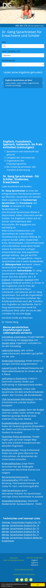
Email (28, 313)
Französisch (17, 279)
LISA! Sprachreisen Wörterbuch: (18, 399)
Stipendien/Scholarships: (14, 500)
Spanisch (29, 279)
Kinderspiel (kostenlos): (13, 360)
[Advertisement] (23, 115)
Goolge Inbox (8, 343)
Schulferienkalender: (12, 388)
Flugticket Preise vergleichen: (17, 436)
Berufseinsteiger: (10, 450)
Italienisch (7, 282)
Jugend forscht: (9, 368)
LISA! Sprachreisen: (11, 490)
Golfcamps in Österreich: (14, 378)
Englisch (6, 279)
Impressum (13, 558)
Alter (4, 42)
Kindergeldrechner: (11, 463)
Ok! (38, 585)
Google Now (27, 340)
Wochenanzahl (8, 60)
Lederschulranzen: (11, 350)
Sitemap (6, 522)
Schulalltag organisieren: (14, 336)
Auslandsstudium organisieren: (17, 423)
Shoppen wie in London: (14, 409)
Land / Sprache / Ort (11, 51)
